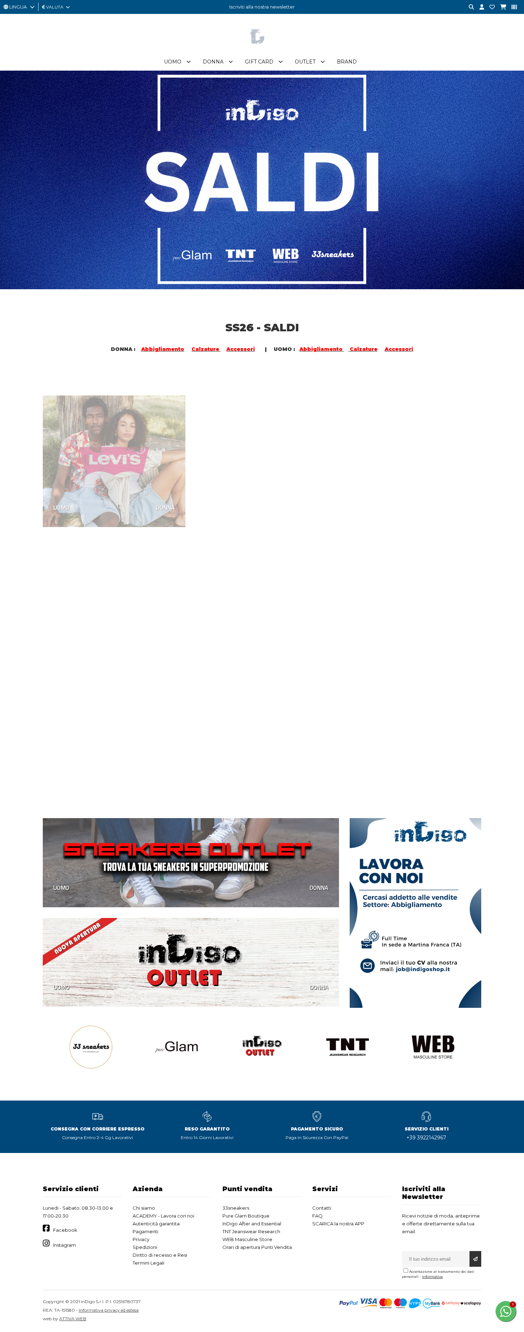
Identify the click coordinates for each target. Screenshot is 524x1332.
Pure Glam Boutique (245, 1216)
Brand (347, 61)
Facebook (65, 1230)
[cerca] (468, 7)
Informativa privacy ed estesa (109, 1310)
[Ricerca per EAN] (511, 7)
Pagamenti (145, 1231)
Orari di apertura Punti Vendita (257, 1247)
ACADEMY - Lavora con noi (163, 1216)
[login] (479, 7)
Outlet (305, 61)
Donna (213, 61)
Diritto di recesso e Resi (160, 1255)
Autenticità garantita (156, 1223)
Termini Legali (148, 1263)
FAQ (317, 1216)
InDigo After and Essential (251, 1223)
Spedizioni (145, 1247)
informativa (432, 1276)
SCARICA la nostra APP (338, 1223)
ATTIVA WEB (72, 1318)
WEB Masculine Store (247, 1239)
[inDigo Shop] (262, 49)
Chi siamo (144, 1208)
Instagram (64, 1245)
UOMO (61, 487)
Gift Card (259, 61)
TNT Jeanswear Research (251, 1231)
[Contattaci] (489, 7)
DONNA (165, 487)
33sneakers (235, 1208)
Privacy (141, 1239)
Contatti (321, 1208)
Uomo (172, 61)
